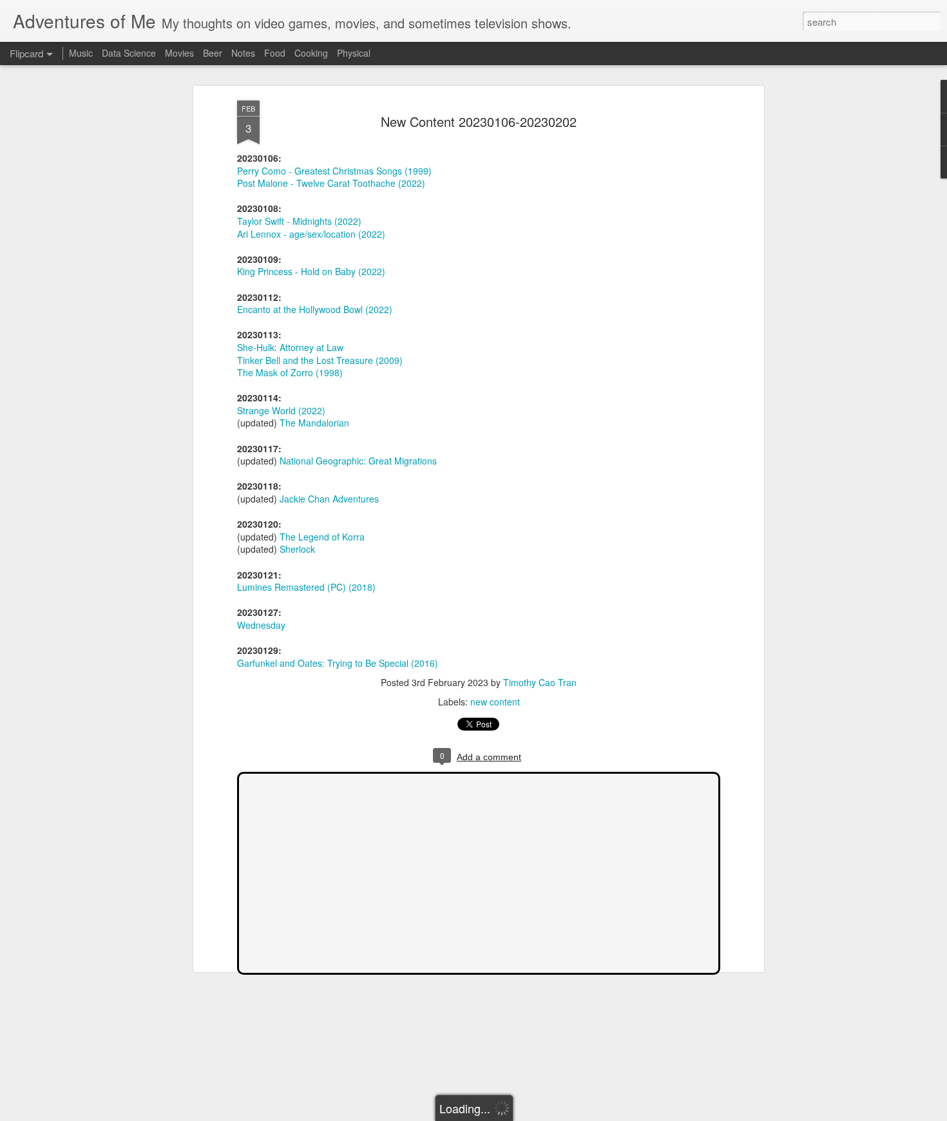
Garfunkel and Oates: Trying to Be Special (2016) (337, 662)
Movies (179, 52)
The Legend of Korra (322, 536)
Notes (243, 52)
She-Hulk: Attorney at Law (290, 347)
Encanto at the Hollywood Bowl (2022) (314, 309)
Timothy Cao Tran (540, 682)
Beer (212, 52)
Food (274, 52)
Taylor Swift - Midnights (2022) (299, 221)
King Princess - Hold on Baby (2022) (311, 271)
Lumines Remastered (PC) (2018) (306, 586)
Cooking (311, 52)
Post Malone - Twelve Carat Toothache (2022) (331, 183)
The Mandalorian (314, 422)
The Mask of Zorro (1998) (290, 372)
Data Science (129, 52)
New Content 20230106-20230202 (479, 121)
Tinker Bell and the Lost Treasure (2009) (320, 360)
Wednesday (261, 624)
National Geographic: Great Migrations (358, 460)
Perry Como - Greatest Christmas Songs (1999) (334, 170)
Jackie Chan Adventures (329, 498)
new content (495, 701)
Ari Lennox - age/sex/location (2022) (311, 233)
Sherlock (297, 548)
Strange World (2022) (281, 410)
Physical (353, 52)
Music (81, 52)
